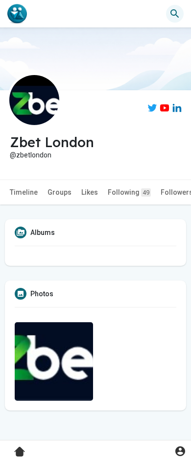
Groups (60, 192)
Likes (89, 192)
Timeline (24, 192)
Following (128, 192)
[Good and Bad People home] (17, 14)
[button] (180, 451)
